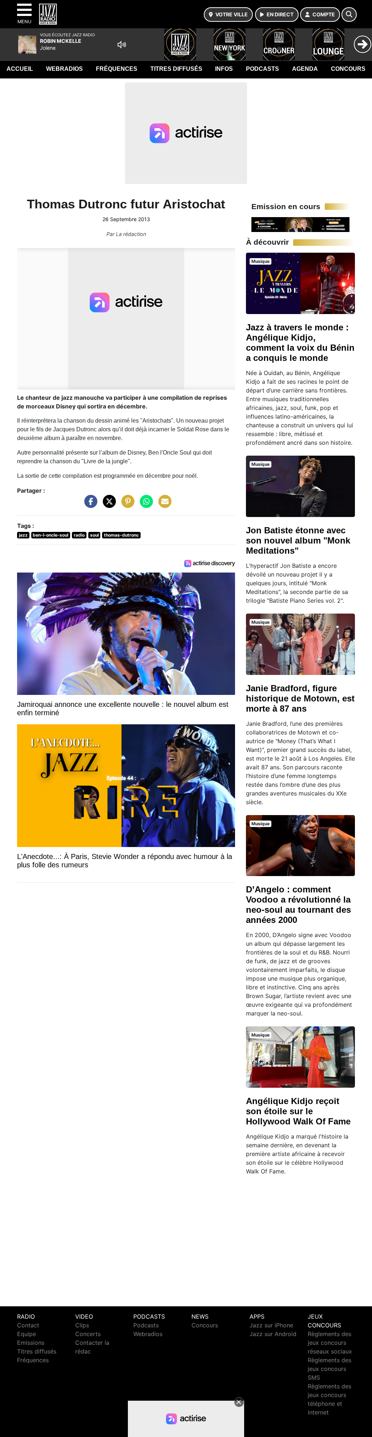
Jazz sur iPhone (271, 1325)
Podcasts (262, 69)
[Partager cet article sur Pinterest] (126, 505)
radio (79, 535)
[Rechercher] (349, 14)
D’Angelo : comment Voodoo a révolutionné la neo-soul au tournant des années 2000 (298, 904)
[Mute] (121, 44)
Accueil (20, 69)
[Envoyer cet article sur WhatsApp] (144, 505)
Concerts (88, 1334)
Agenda (305, 69)
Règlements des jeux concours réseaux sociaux (330, 1342)
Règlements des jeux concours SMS (329, 1368)
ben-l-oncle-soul (50, 535)
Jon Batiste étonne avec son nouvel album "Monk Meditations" (298, 540)
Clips (82, 1325)
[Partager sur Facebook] (89, 505)
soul (94, 535)
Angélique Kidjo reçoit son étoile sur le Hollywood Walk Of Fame (298, 1111)
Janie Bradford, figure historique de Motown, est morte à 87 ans (300, 698)
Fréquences (116, 69)
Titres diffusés (176, 69)
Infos (224, 69)
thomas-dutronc (121, 535)
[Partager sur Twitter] (107, 505)
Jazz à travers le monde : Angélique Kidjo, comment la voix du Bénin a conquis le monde (300, 342)
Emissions (30, 1342)
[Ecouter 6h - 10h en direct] (300, 224)
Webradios (64, 69)
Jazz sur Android (273, 1334)
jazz (23, 535)
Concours (348, 69)
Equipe (26, 1334)
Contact (28, 1325)
